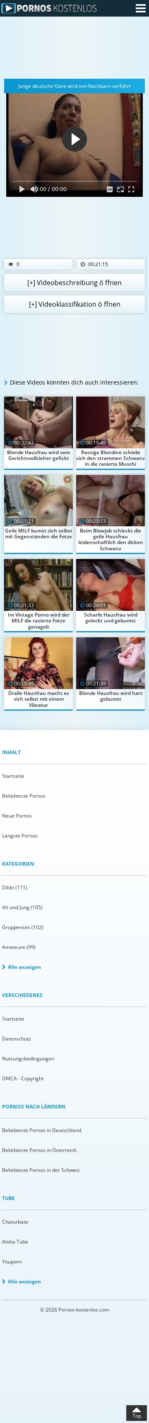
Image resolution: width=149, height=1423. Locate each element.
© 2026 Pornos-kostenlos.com (74, 1309)
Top (136, 1415)
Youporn (12, 1261)
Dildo (14, 887)
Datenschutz (16, 1038)
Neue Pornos (17, 815)
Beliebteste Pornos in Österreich (39, 1150)
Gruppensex (22, 927)
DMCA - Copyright (22, 1078)
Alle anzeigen (24, 966)
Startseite (13, 775)
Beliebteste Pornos (24, 795)
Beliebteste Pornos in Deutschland (41, 1130)
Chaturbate (15, 1221)
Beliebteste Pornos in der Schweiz (41, 1170)
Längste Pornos (20, 835)
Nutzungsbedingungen (28, 1058)
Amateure (19, 947)
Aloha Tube (15, 1241)
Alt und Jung (22, 907)
